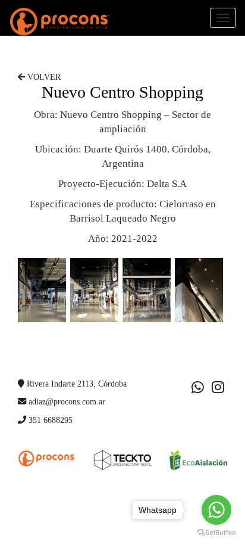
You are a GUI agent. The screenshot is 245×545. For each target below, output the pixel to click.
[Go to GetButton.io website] (216, 533)
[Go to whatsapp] (216, 510)
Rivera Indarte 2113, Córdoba (75, 383)
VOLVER (43, 77)
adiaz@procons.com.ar (65, 401)
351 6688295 (49, 420)
